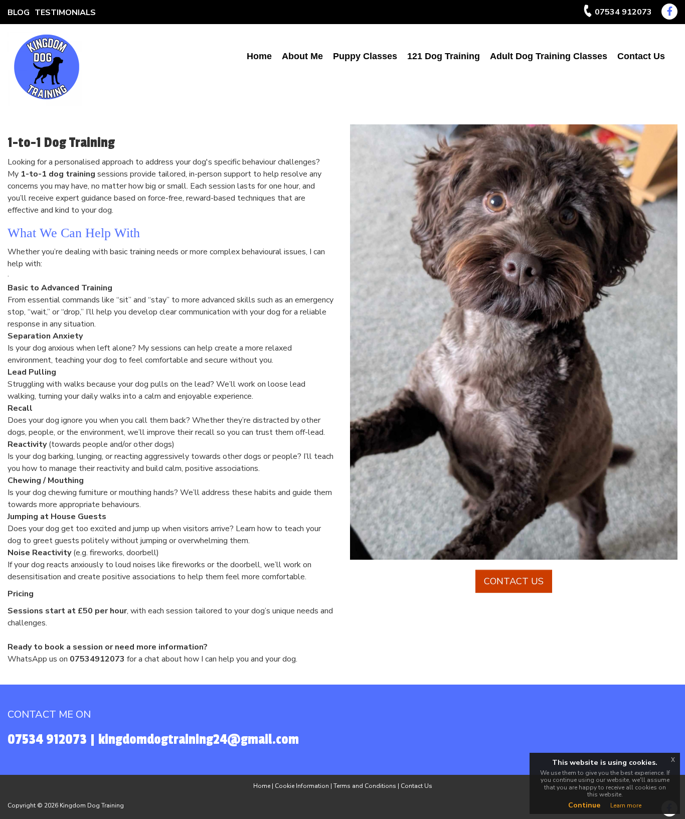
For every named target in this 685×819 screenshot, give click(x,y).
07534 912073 (623, 12)
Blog (19, 12)
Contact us (514, 581)
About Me (302, 56)
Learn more (625, 805)
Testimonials (65, 12)
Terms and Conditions (364, 786)
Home (259, 56)
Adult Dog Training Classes (548, 56)
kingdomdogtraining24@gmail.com (198, 739)
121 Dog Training (443, 56)
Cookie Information (302, 786)
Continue (584, 805)
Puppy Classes (365, 56)
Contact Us (641, 56)
